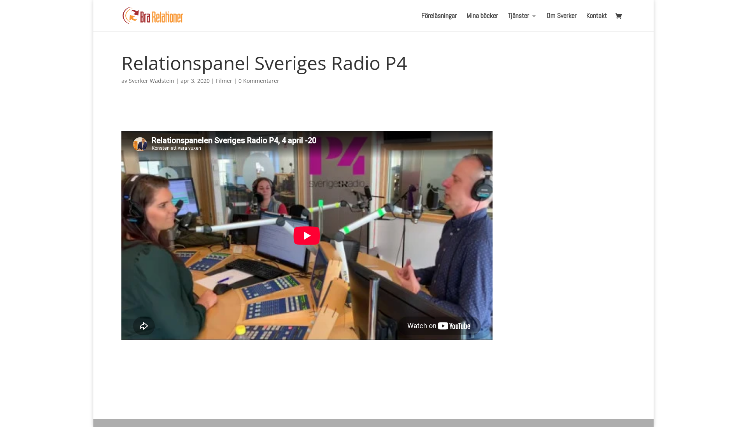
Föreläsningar (439, 16)
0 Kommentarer (258, 80)
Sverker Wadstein (151, 80)
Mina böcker (482, 16)
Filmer (224, 80)
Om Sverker (562, 16)
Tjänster (518, 16)
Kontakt (596, 16)
